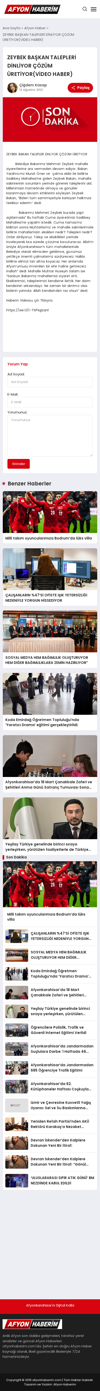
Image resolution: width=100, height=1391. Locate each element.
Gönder (18, 463)
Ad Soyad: (16, 374)
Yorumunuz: (17, 412)
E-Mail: (12, 394)
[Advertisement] (50, 1242)
